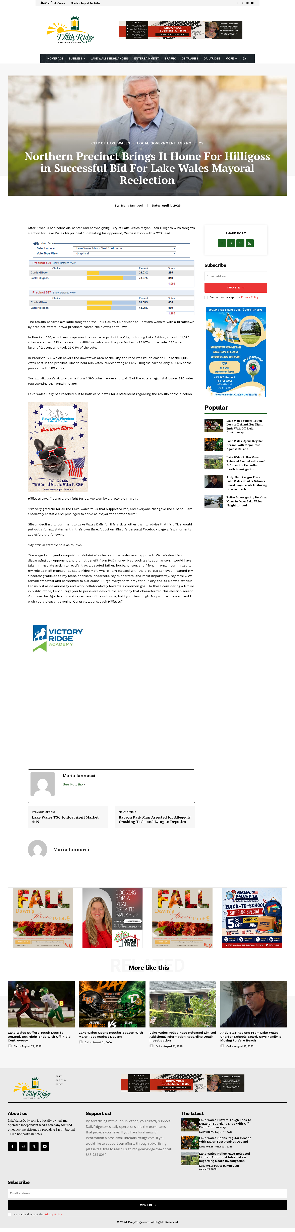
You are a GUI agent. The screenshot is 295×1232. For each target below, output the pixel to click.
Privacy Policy (249, 297)
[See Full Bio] (84, 788)
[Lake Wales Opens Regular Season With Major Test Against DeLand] (213, 444)
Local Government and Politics (170, 143)
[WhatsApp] (250, 243)
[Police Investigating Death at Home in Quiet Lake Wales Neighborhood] (213, 501)
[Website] (247, 3)
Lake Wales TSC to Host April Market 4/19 (65, 823)
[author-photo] (10, 1050)
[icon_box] (106, 3)
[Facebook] (237, 3)
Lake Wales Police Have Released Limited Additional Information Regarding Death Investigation (246, 463)
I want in (233, 287)
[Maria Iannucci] (37, 853)
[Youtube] (252, 3)
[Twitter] (242, 3)
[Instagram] (23, 1150)
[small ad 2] (182, 922)
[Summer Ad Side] (111, 447)
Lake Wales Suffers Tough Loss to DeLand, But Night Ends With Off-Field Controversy (245, 426)
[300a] (112, 922)
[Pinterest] (240, 243)
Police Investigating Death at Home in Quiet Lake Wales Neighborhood (247, 501)
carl (16, 1050)
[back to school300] (43, 922)
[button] (244, 58)
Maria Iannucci (132, 205)
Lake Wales (206, 1136)
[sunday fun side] (235, 352)
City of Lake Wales (110, 143)
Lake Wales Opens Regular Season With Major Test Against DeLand (245, 445)
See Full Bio (73, 788)
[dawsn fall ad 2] (111, 689)
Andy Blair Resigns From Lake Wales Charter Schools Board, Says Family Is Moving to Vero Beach (247, 483)
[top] (180, 30)
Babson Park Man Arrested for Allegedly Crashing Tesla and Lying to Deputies (155, 823)
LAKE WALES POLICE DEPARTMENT (219, 1170)
